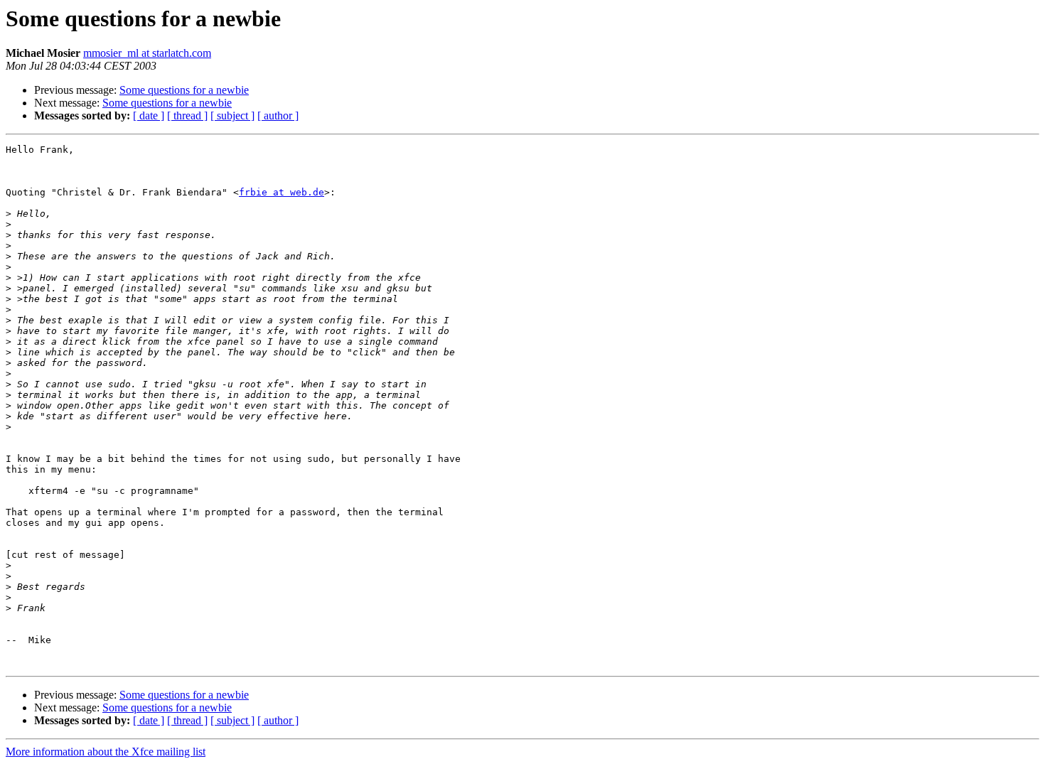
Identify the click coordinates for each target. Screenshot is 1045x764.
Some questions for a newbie (184, 90)
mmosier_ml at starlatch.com (147, 53)
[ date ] (148, 115)
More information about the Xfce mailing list (105, 752)
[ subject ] (232, 115)
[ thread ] (187, 115)
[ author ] (278, 115)
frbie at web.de (281, 192)
